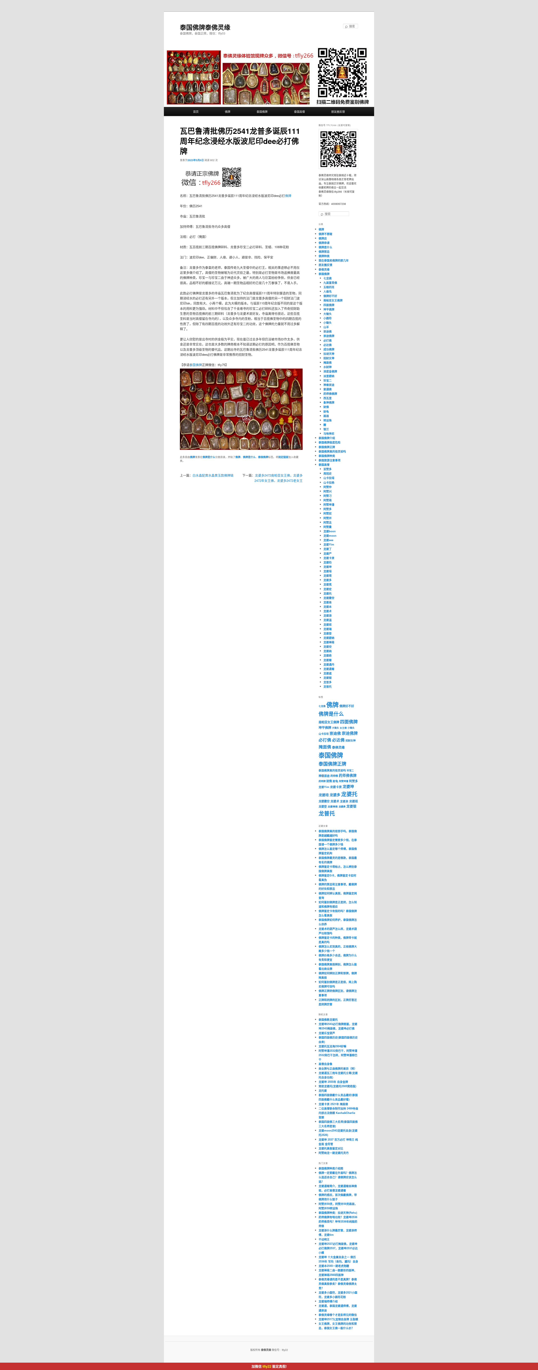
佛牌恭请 (324, 243)
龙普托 (327, 686)
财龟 (326, 411)
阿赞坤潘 (328, 504)
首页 (196, 111)
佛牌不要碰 (325, 234)
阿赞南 (327, 500)
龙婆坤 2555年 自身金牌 (333, 1082)
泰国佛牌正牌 (327, 447)
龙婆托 (327, 593)
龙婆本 (327, 607)
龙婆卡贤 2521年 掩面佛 (333, 1104)
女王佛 (343, 727)
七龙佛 (327, 278)
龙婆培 (327, 571)
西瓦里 (327, 398)
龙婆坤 (327, 567)
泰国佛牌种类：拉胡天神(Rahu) (338, 1213)
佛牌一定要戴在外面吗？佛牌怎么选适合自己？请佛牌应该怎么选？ (338, 1177)
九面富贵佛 (330, 283)
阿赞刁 (327, 496)
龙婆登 (327, 633)
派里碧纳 (328, 376)
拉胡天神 (328, 354)
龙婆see (328, 540)
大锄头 (327, 314)
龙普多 (327, 682)
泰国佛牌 (262, 111)
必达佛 (327, 345)
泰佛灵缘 (324, 269)
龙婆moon (329, 535)
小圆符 (327, 318)
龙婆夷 (327, 584)
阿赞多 (327, 509)
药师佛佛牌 (330, 393)
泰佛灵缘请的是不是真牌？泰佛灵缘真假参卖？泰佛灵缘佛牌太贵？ (338, 1283)
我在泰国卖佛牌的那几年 (334, 260)
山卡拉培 (328, 478)
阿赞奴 (327, 513)
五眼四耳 (328, 287)
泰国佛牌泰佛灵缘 (205, 27)
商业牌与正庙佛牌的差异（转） (338, 1068)
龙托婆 (323, 1090)
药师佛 (334, 776)
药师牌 (322, 781)
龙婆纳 (327, 651)
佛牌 (227, 111)
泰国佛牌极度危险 (329, 442)
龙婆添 (327, 615)
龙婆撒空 (328, 598)
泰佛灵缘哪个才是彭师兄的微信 (338, 1315)
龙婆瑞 (327, 629)
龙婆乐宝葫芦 (327, 1033)
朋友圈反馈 (338, 111)
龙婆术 (327, 611)
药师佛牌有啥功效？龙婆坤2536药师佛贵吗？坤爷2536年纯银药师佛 (338, 1221)
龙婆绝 (327, 655)
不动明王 (324, 1239)
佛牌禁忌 (324, 251)
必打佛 (327, 340)
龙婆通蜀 (328, 669)
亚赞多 (327, 469)
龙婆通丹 (328, 664)
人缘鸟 (327, 291)
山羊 (326, 327)
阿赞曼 (327, 527)
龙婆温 (327, 620)
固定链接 (283, 457)
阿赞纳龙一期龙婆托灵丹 (334, 1153)
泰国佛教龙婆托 (328, 1019)
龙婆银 (327, 678)
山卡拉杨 (328, 482)
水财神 (327, 367)
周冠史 (327, 473)
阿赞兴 (327, 491)
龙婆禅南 (328, 642)
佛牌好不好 (330, 296)
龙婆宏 (327, 589)
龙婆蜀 (327, 660)
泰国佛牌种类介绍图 (331, 1168)
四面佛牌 (328, 305)
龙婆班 (327, 624)
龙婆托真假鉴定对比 (331, 1148)
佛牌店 (323, 238)
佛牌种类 (324, 256)
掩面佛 (327, 362)
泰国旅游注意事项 (329, 460)
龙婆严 (327, 553)
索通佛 (327, 389)
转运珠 (327, 420)
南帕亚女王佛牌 (333, 300)
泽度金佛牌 (330, 371)
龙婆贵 (342, 806)
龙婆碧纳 (328, 638)
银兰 (326, 429)
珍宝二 (327, 380)
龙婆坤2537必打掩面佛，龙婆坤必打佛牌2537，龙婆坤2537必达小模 (338, 1248)
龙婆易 (327, 602)
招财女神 (328, 358)
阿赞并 (327, 518)
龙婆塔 (327, 575)
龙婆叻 (327, 562)
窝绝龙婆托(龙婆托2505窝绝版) (337, 1086)
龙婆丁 (327, 549)
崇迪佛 (327, 331)
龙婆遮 (327, 673)
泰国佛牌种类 (327, 456)
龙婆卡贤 (328, 558)
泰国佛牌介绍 (327, 438)
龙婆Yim (328, 544)
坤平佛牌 (328, 309)
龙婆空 (327, 646)
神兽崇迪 (328, 385)
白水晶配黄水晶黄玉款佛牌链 (213, 475)
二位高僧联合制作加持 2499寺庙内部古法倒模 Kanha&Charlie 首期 (338, 1112)
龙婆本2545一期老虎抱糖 (334, 1266)
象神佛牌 (328, 402)
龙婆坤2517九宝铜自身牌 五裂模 (338, 1319)
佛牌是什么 (209, 457)
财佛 (326, 407)
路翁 (326, 416)
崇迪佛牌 (328, 336)
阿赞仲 (327, 487)
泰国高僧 (299, 111)
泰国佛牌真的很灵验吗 (332, 451)
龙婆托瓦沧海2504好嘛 (332, 1046)
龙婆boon (329, 531)
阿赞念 (327, 522)
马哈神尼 (328, 433)
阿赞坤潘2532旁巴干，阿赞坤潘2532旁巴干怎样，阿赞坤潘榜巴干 (338, 1055)
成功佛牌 (328, 349)
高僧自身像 (325, 1064)
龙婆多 (327, 580)
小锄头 (327, 322)
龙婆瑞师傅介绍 (328, 1301)
